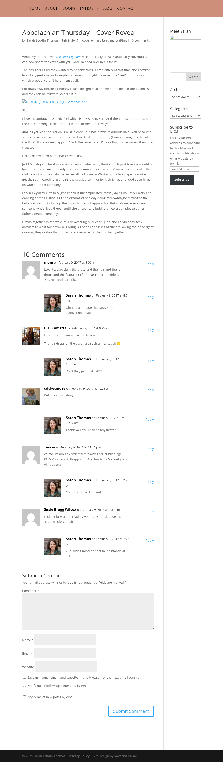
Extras (86, 8)
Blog (107, 8)
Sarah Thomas (78, 295)
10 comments (140, 40)
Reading (108, 40)
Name (28, 640)
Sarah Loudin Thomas (42, 40)
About (51, 8)
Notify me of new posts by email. (51, 697)
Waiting (121, 40)
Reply (150, 264)
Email (27, 653)
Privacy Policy (79, 756)
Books (69, 8)
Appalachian (91, 40)
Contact (126, 8)
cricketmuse (54, 388)
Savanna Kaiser (125, 756)
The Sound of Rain (68, 57)
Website (28, 667)
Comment (30, 591)
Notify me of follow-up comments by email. (58, 686)
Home (34, 8)
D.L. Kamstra (55, 328)
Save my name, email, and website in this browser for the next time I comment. (85, 677)
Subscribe (181, 179)
